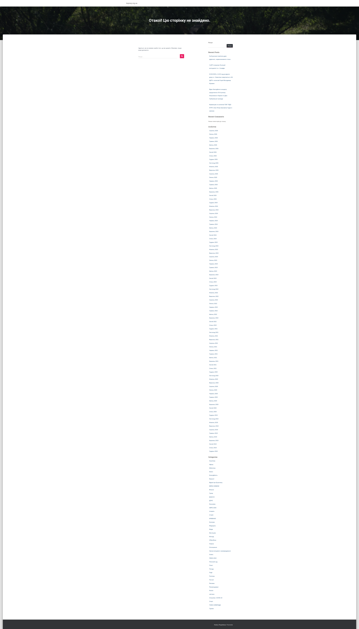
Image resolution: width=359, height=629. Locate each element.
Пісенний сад (213, 562)
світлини (211, 594)
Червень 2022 (213, 307)
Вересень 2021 (213, 339)
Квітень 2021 (213, 357)
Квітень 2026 (213, 145)
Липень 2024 (213, 217)
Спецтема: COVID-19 (215, 598)
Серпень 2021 (213, 343)
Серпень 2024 (213, 213)
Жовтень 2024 (213, 206)
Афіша (211, 464)
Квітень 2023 (213, 271)
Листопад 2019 (213, 419)
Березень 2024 (213, 231)
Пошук (210, 42)
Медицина (212, 525)
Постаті (211, 580)
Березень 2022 (213, 318)
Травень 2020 (213, 397)
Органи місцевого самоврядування (220, 551)
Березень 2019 (213, 440)
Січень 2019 (213, 447)
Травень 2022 (213, 310)
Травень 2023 (213, 267)
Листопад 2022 (213, 289)
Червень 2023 (213, 264)
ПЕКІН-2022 (213, 558)
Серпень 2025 (213, 174)
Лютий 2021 (213, 365)
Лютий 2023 (213, 278)
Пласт (211, 565)
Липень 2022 (213, 303)
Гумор (211, 493)
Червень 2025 (213, 181)
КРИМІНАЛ (212, 518)
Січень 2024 (213, 238)
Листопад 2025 (213, 163)
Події (210, 572)
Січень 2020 (213, 411)
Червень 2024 (213, 220)
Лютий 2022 (213, 321)
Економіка (212, 504)
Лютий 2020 (213, 408)
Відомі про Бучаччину (215, 482)
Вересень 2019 (213, 426)
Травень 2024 (213, 224)
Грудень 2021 (213, 328)
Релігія (211, 590)
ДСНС (211, 500)
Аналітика (212, 461)
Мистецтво (212, 533)
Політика (212, 576)
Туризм (211, 608)
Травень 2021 (213, 354)
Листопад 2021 (213, 332)
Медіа (211, 529)
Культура (212, 522)
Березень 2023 (213, 274)
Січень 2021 (213, 368)
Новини (211, 544)
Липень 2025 (213, 177)
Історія (211, 515)
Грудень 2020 (213, 372)
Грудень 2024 (213, 202)
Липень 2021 (213, 347)
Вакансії (211, 479)
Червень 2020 (213, 393)
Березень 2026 (213, 148)
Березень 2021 (213, 361)
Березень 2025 (213, 192)
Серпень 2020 (213, 386)
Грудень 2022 (213, 285)
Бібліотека (212, 468)
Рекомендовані (213, 587)
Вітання (211, 489)
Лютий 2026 (213, 152)
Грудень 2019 (213, 415)
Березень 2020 (213, 404)
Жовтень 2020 (213, 379)
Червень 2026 (213, 138)
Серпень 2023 (213, 256)
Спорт (211, 601)
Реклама (211, 583)
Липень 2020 (213, 390)
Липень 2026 (213, 134)
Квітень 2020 (213, 401)
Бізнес (211, 471)
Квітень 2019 (213, 437)
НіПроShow (212, 540)
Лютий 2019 (213, 444)
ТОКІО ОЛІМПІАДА (215, 605)
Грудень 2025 (213, 159)
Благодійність (213, 475)
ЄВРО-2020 (212, 507)
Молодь (211, 536)
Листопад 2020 (213, 375)
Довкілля (212, 497)
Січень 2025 (213, 199)
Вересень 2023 (213, 253)
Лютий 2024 (213, 235)
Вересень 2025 (213, 170)
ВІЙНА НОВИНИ (214, 486)
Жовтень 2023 (213, 249)
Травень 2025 (213, 184)
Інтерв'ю (211, 511)
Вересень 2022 (213, 296)
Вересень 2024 (213, 210)
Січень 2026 (213, 156)
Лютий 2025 (213, 195)
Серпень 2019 (213, 429)
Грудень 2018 (213, 451)
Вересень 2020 (213, 383)
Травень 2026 (213, 141)
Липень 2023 (213, 260)
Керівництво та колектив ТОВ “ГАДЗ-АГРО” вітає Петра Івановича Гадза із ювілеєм (220, 108)
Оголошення (213, 547)
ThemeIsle (230, 625)
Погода (211, 569)
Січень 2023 (213, 282)
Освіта (211, 554)
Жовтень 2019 (213, 422)
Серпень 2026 (213, 130)
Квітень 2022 (213, 314)
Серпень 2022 (213, 300)
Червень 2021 (213, 350)
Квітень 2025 (213, 188)
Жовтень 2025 (213, 166)
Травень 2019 (213, 433)
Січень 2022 (213, 325)
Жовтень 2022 (213, 292)
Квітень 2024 (213, 228)
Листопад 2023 (213, 246)
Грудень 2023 (213, 242)
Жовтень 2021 (213, 336)
